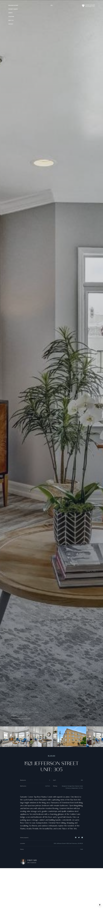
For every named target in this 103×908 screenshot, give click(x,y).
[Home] (88, 5)
